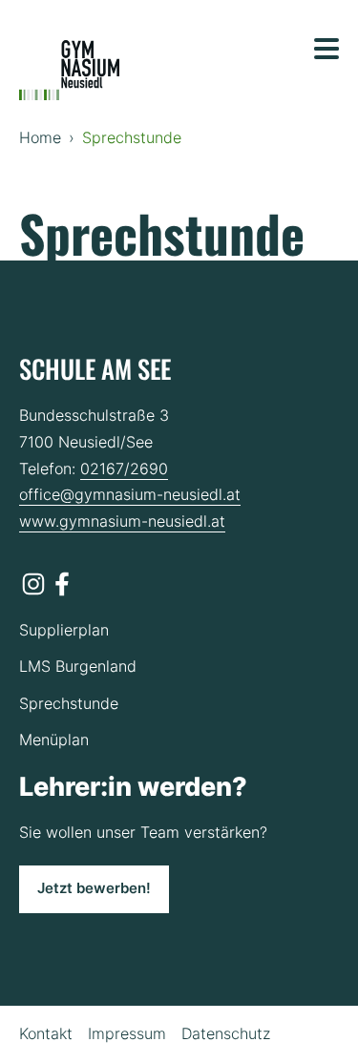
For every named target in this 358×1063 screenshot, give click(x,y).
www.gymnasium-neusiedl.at (122, 521)
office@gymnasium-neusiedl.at (130, 494)
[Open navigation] (326, 48)
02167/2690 (124, 468)
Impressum (127, 1033)
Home (40, 137)
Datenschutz (225, 1033)
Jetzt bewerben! (94, 888)
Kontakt (46, 1033)
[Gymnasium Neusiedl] (69, 70)
